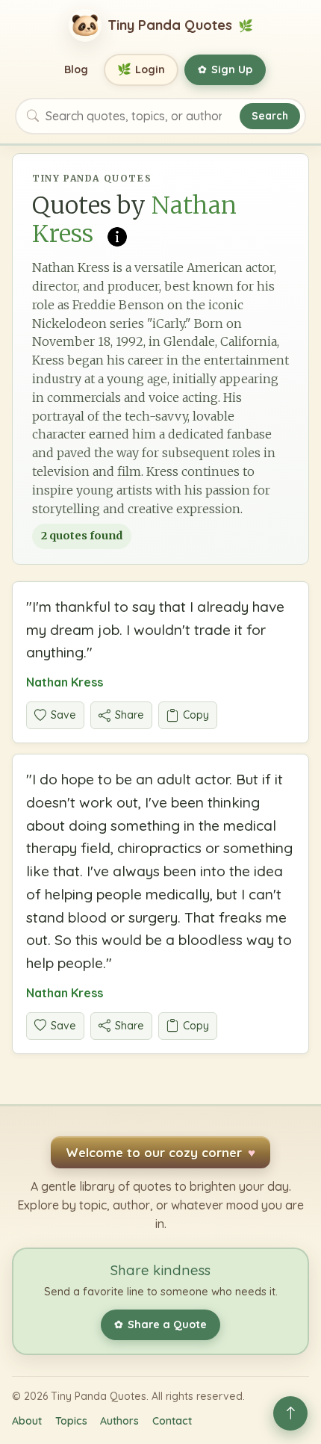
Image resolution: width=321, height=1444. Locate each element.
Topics (71, 1421)
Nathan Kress (64, 682)
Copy (196, 715)
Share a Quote (160, 1324)
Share (129, 715)
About (27, 1421)
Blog (76, 69)
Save (63, 715)
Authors (119, 1421)
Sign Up (225, 69)
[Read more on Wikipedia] (117, 235)
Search (270, 115)
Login (141, 69)
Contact (172, 1421)
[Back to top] (290, 1413)
